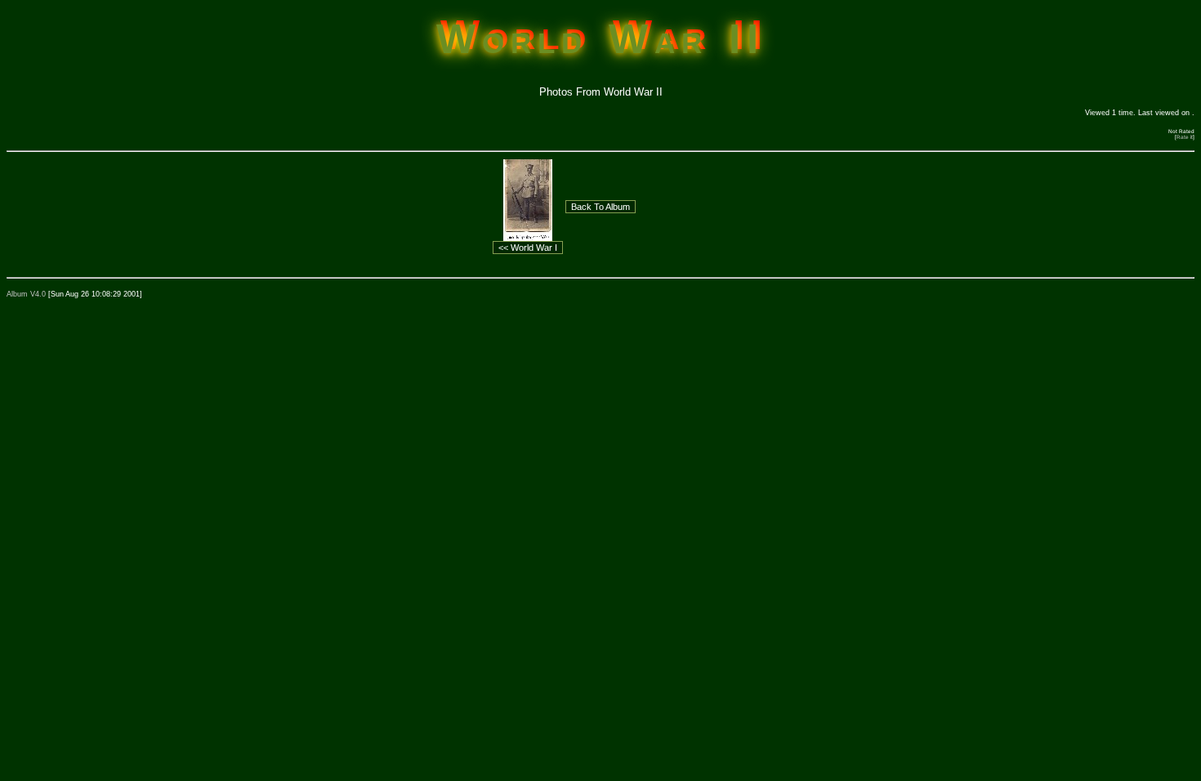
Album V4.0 (26, 294)
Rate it (1184, 137)
